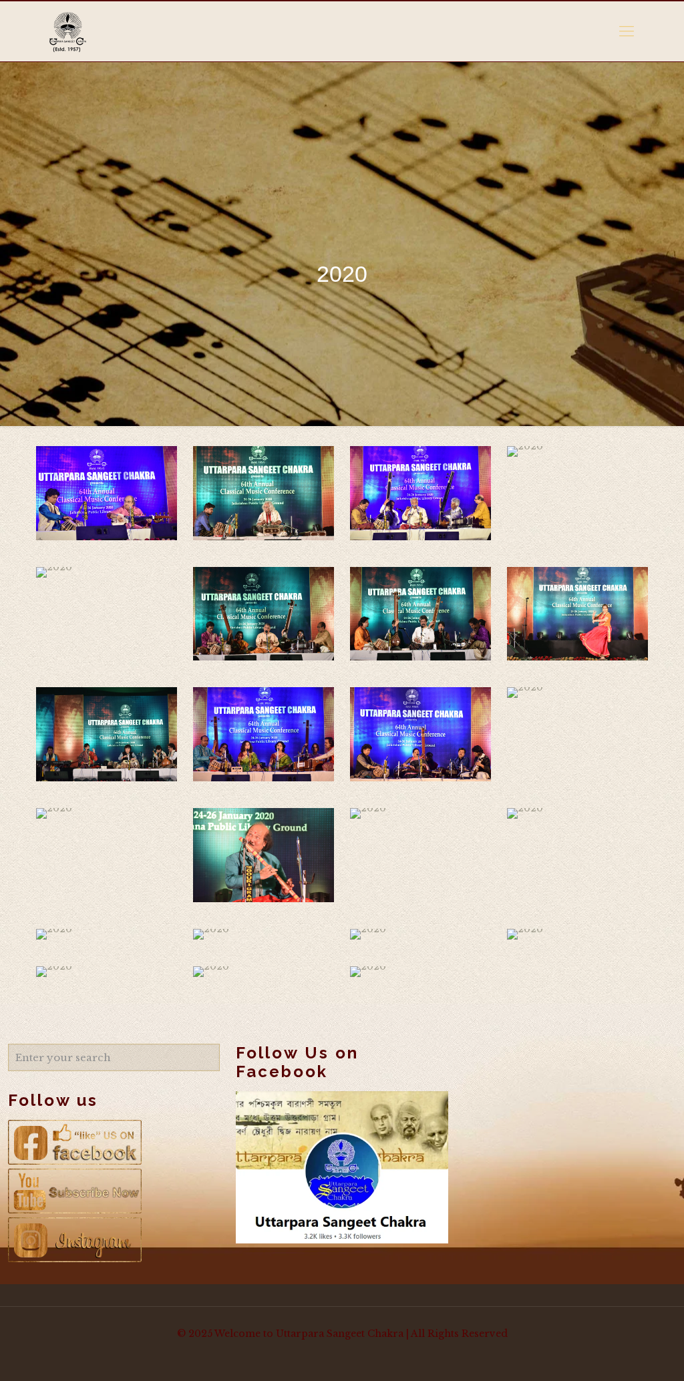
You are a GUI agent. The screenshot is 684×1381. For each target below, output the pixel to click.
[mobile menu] (626, 31)
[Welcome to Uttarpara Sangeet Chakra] (67, 31)
